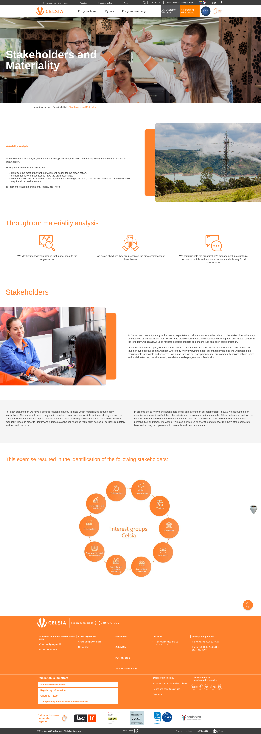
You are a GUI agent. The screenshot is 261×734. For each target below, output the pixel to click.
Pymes (109, 11)
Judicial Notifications (126, 668)
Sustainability (59, 107)
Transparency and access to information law (64, 701)
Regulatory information (53, 690)
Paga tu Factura (189, 11)
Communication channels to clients (170, 683)
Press (125, 3)
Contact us (155, 2)
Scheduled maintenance (53, 684)
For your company (134, 11)
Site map (157, 694)
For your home (87, 11)
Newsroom (121, 636)
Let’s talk (157, 636)
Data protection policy (163, 678)
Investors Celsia (105, 3)
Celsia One (83, 647)
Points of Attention (48, 649)
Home (35, 107)
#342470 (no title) (87, 636)
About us (83, 3)
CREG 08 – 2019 (49, 696)
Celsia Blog (121, 647)
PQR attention (122, 658)
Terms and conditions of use (166, 689)
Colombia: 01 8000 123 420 (205, 642)
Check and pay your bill (50, 644)
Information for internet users (55, 3)
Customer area (171, 11)
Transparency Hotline (203, 636)
